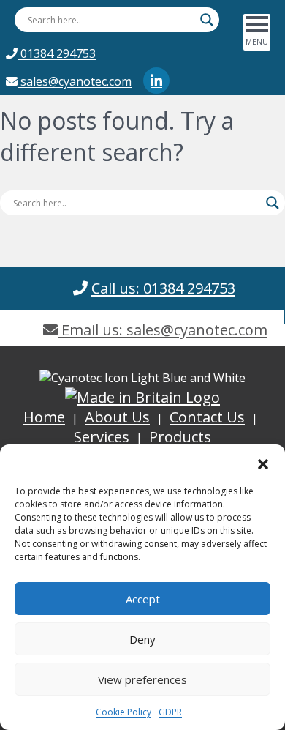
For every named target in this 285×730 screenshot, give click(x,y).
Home (44, 417)
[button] (263, 462)
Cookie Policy (123, 712)
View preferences (142, 679)
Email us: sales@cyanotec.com (162, 330)
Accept (143, 599)
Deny (142, 639)
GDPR (170, 712)
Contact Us (207, 417)
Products (180, 437)
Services (101, 437)
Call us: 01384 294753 (163, 288)
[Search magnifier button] (207, 20)
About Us (117, 417)
